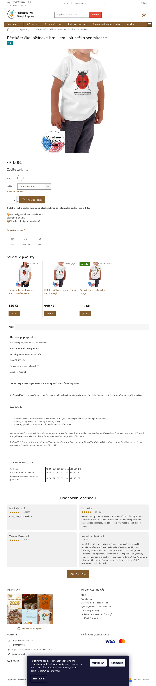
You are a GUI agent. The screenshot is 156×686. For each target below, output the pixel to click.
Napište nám (80, 3)
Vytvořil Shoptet (141, 679)
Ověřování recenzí (89, 618)
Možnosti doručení (15, 191)
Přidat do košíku (34, 199)
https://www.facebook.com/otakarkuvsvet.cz (32, 649)
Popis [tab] (11, 326)
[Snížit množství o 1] (17, 201)
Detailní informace (15, 230)
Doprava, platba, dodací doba (94, 602)
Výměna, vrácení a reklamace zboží (97, 606)
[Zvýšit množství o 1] (17, 198)
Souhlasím (117, 663)
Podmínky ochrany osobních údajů (96, 614)
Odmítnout (98, 663)
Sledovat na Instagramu (32, 628)
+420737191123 (18, 645)
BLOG (66, 3)
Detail (14, 313)
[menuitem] (13, 24)
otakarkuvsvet (18, 654)
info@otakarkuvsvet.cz (22, 640)
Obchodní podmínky (90, 610)
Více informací (52, 671)
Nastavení (38, 678)
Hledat (95, 14)
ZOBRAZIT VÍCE (78, 574)
